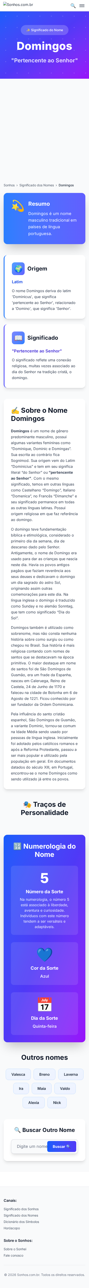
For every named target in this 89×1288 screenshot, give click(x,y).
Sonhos (9, 185)
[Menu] (82, 5)
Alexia (33, 1102)
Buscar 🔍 (62, 1146)
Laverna (71, 1074)
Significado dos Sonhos (21, 1209)
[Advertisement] (44, 136)
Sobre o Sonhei (15, 1249)
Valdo (65, 1088)
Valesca (18, 1074)
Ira (21, 1088)
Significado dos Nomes (36, 185)
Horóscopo (12, 1228)
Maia (41, 1088)
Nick (57, 1102)
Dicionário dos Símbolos (21, 1222)
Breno (44, 1074)
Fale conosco (13, 1255)
